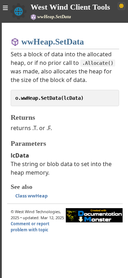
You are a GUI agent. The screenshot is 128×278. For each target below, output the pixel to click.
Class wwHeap (31, 195)
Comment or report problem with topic (30, 226)
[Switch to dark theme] (121, 6)
